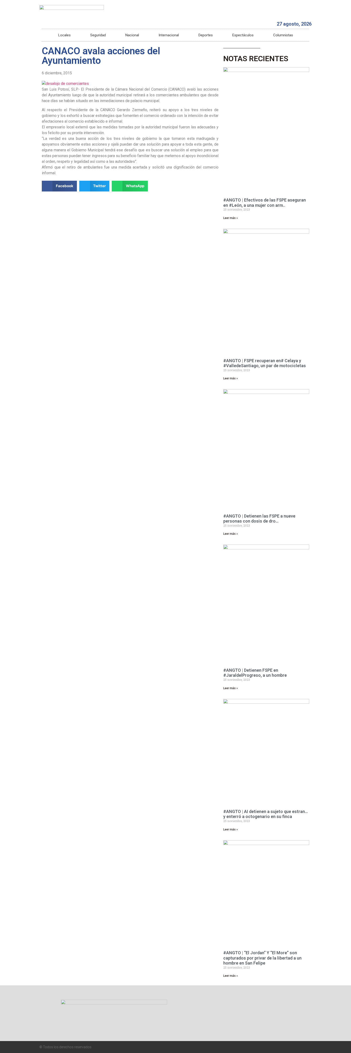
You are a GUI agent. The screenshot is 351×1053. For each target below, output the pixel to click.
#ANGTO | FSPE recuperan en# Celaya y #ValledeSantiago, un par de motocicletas (264, 363)
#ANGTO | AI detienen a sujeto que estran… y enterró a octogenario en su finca (265, 814)
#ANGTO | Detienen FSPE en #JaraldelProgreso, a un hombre (255, 673)
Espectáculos (243, 35)
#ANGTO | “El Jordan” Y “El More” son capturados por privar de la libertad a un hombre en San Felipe (262, 958)
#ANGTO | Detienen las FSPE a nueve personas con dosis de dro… (259, 518)
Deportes (205, 35)
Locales (64, 35)
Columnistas (283, 35)
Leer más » (230, 218)
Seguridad (98, 35)
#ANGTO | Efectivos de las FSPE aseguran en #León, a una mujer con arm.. (264, 202)
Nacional (132, 35)
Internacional (169, 35)
